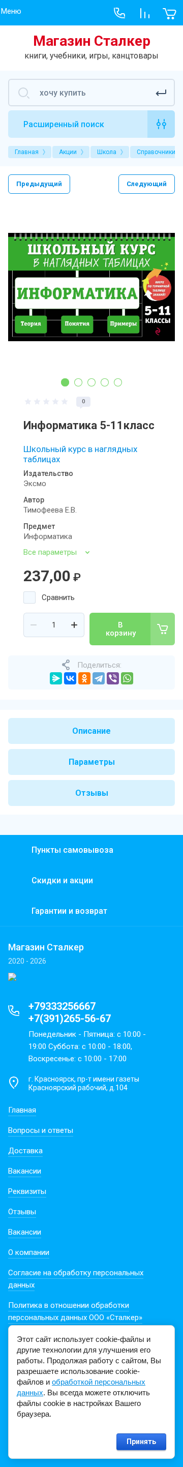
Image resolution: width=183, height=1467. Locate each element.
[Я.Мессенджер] (56, 678)
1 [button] (65, 382)
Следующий (147, 184)
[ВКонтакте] (70, 678)
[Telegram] (99, 678)
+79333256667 (62, 1006)
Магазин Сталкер (91, 41)
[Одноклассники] (84, 678)
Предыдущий (39, 184)
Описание (91, 731)
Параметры (92, 762)
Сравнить (58, 597)
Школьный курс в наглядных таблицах (80, 454)
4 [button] (105, 382)
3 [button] (91, 382)
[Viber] (113, 678)
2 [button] (78, 382)
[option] (91, 287)
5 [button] (118, 382)
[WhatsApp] (127, 678)
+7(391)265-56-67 (69, 1018)
